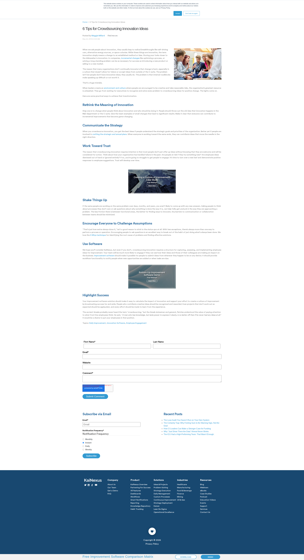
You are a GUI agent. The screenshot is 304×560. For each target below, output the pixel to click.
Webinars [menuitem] (204, 488)
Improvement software (104, 256)
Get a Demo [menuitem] (112, 491)
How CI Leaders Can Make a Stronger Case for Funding (187, 429)
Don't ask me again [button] (191, 13)
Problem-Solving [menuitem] (161, 488)
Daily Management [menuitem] (162, 494)
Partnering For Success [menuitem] (140, 488)
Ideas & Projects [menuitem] (161, 484)
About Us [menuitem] (111, 484)
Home (85, 22)
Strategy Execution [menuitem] (162, 491)
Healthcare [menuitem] (182, 484)
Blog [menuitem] (202, 484)
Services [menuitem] (203, 509)
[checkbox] (111, 444)
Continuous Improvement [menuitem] (165, 500)
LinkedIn (119, 35)
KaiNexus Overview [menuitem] (139, 484)
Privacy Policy (152, 544)
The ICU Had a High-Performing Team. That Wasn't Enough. (189, 434)
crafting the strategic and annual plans (109, 134)
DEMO (210, 557)
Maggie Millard (98, 36)
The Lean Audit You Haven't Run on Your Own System (186, 420)
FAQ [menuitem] (109, 494)
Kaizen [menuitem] (156, 506)
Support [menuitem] (203, 506)
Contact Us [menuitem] (205, 512)
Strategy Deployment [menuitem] (163, 503)
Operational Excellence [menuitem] (164, 512)
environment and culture (115, 88)
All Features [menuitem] (136, 491)
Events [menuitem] (203, 503)
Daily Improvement (97, 323)
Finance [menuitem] (180, 494)
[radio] (111, 439)
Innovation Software (116, 323)
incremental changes (130, 58)
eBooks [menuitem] (203, 491)
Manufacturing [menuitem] (183, 488)
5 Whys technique (98, 235)
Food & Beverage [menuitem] (184, 491)
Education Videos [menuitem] (208, 500)
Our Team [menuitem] (111, 488)
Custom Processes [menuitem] (162, 497)
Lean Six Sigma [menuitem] (160, 509)
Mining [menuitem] (180, 497)
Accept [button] (178, 13)
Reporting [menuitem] (135, 503)
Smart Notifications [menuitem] (139, 500)
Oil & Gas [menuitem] (181, 500)
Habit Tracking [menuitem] (137, 509)
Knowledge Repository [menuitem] (140, 506)
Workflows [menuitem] (135, 497)
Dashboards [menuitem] (136, 494)
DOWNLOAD (186, 557)
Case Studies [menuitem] (205, 494)
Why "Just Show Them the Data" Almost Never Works (186, 431)
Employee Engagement (136, 323)
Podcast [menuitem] (203, 497)
